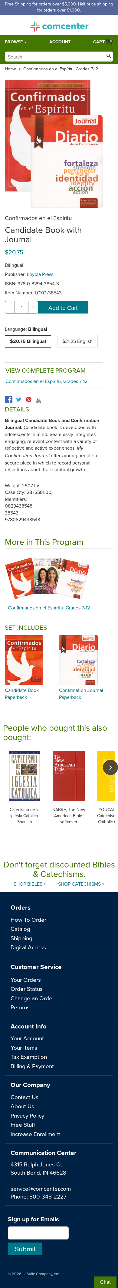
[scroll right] (110, 767)
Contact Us (24, 1097)
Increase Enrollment (35, 1134)
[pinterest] (28, 399)
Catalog (20, 928)
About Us (22, 1106)
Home (10, 69)
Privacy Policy (27, 1115)
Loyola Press (40, 274)
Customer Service (36, 966)
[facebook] (8, 399)
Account (60, 42)
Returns (20, 1007)
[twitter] (18, 399)
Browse (14, 42)
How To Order (28, 919)
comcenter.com (59, 24)
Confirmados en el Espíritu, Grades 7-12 (60, 69)
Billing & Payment (32, 1066)
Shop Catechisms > (81, 883)
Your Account (27, 1038)
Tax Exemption (29, 1056)
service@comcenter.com (41, 1188)
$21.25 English (77, 341)
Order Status (27, 988)
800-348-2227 (48, 1196)
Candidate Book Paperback (22, 693)
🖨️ (39, 400)
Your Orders (26, 979)
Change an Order (32, 998)
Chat (105, 1282)
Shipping (21, 938)
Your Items (24, 1047)
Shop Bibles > (30, 883)
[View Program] (59, 578)
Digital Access (28, 947)
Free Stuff (23, 1124)
